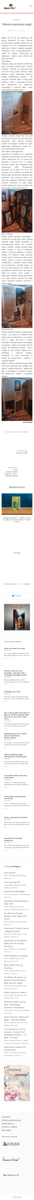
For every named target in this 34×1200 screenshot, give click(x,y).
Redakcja (11, 30)
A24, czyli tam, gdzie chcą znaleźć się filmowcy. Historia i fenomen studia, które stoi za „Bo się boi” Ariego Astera (17, 716)
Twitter (17, 432)
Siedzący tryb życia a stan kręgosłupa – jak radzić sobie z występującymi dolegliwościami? (15, 673)
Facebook (9, 432)
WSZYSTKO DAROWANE (14, 891)
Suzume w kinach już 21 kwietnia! (15, 817)
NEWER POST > (13, 467)
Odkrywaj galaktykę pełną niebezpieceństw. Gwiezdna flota (15, 756)
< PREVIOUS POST (22, 451)
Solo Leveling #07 (12, 882)
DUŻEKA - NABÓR (9, 1127)
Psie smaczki (10, 873)
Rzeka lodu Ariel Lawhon (15, 992)
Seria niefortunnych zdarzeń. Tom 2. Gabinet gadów (11, 473)
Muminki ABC (22, 453)
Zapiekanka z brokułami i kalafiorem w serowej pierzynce (15, 943)
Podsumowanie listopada (15, 956)
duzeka (17, 20)
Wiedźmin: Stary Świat (12, 692)
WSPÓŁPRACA (8, 1124)
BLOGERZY (6, 1130)
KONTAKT (6, 1117)
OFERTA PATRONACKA (11, 1120)
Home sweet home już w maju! (14, 648)
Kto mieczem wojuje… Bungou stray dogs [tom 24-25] (15, 916)
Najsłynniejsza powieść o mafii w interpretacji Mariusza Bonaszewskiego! (15, 736)
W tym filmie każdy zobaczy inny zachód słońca (15, 776)
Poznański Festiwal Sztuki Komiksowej (13, 839)
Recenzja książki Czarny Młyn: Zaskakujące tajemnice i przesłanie (15, 1005)
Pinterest (24, 432)
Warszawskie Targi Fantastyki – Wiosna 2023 (15, 797)
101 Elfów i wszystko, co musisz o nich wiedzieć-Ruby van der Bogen (15, 980)
